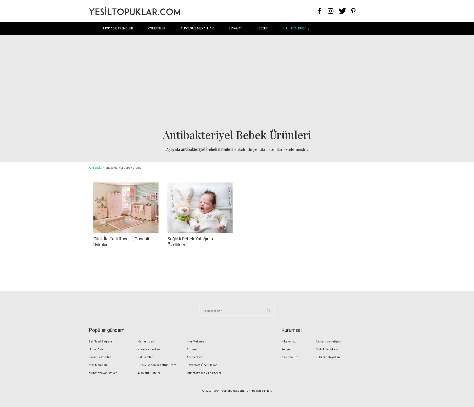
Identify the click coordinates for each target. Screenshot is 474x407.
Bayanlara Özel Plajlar (202, 365)
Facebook (319, 11)
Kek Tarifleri (145, 357)
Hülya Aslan (97, 349)
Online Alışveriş (296, 28)
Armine (192, 349)
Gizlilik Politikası (327, 349)
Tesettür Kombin (100, 357)
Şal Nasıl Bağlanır (101, 341)
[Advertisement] (237, 83)
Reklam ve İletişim (328, 341)
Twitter (342, 11)
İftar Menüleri (98, 365)
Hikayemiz (288, 341)
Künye (285, 349)
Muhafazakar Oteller (103, 373)
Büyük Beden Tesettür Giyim (157, 365)
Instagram (330, 11)
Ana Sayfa (95, 167)
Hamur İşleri (146, 341)
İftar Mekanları (196, 341)
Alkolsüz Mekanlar (197, 28)
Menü (381, 11)
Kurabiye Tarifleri (149, 349)
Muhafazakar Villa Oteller (204, 373)
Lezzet (262, 28)
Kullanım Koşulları (328, 357)
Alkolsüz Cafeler (149, 373)
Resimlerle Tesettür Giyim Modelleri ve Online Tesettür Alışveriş (134, 11)
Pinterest (353, 11)
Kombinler (156, 28)
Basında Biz (289, 357)
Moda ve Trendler (118, 28)
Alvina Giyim (195, 357)
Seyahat (235, 28)
